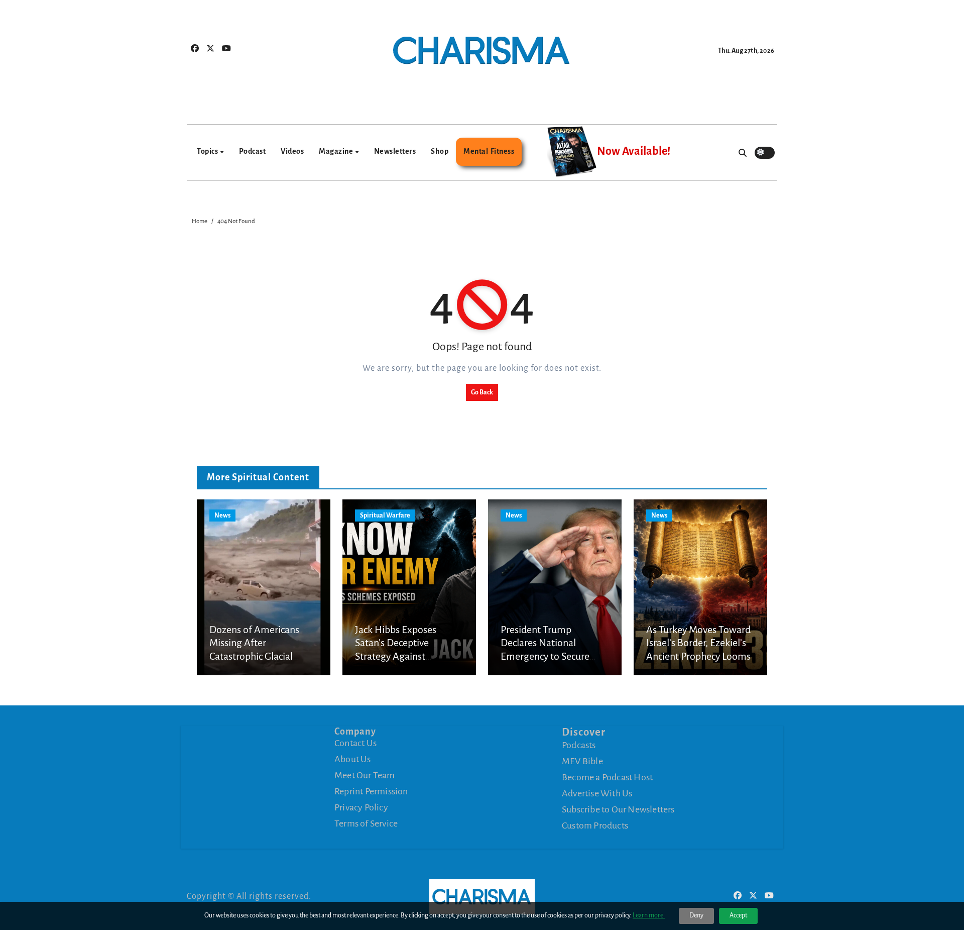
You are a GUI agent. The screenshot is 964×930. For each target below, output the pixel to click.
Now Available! (633, 151)
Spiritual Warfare (385, 515)
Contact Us (355, 743)
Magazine (336, 151)
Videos (292, 151)
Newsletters (395, 151)
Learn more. (649, 915)
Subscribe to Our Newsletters (618, 809)
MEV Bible (582, 761)
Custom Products (595, 825)
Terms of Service (366, 823)
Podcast (252, 151)
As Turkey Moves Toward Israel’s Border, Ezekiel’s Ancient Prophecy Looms (698, 643)
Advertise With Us (597, 793)
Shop (439, 151)
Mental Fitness (488, 151)
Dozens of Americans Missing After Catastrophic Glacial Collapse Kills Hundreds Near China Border (259, 656)
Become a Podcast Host (607, 777)
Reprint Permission (371, 791)
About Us (352, 759)
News (222, 515)
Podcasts (579, 745)
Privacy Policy (361, 807)
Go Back (482, 392)
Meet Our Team (364, 775)
